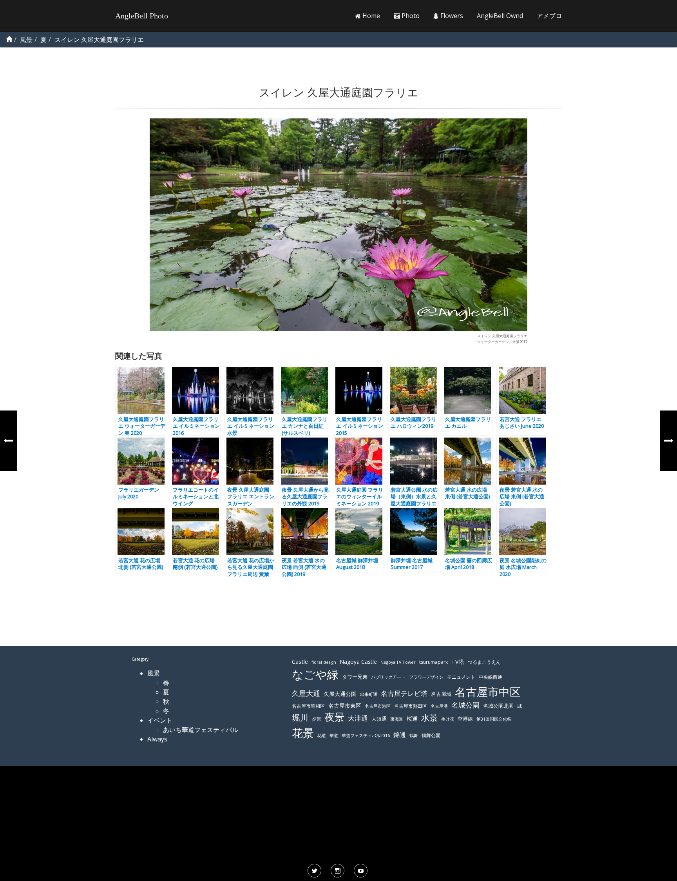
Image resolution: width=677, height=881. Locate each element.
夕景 (316, 719)
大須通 (379, 718)
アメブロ (549, 15)
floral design (323, 662)
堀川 (300, 717)
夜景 (334, 716)
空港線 (465, 719)
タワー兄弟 (354, 677)
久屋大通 (306, 693)
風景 (153, 673)
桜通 (412, 718)
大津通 (358, 718)
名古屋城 (441, 694)
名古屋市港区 (378, 706)
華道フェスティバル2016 (366, 735)
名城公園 (465, 705)
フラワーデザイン (426, 677)
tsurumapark (433, 662)
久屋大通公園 (340, 694)
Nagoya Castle (358, 661)
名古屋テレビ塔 (404, 693)
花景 (303, 732)
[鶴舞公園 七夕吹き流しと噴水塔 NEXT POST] (668, 441)
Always (157, 739)
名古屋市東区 (344, 705)
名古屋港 (439, 706)
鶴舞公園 (431, 735)
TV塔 (457, 661)
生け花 (447, 719)
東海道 (396, 719)
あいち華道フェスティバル (200, 729)
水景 (429, 717)
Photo (410, 15)
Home (370, 15)
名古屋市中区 (488, 691)
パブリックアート (388, 677)
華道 (333, 735)
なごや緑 (315, 674)
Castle (300, 661)
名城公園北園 (498, 706)
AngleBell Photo (141, 15)
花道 (321, 735)
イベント (159, 720)
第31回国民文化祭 (493, 719)
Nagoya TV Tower (398, 662)
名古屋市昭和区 (308, 706)
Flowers (451, 15)
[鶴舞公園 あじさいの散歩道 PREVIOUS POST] (8, 441)
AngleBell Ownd (500, 15)
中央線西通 (490, 677)
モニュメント (461, 677)
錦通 (399, 734)
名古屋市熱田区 (410, 706)
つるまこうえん (484, 662)
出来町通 (368, 694)
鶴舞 (413, 735)
